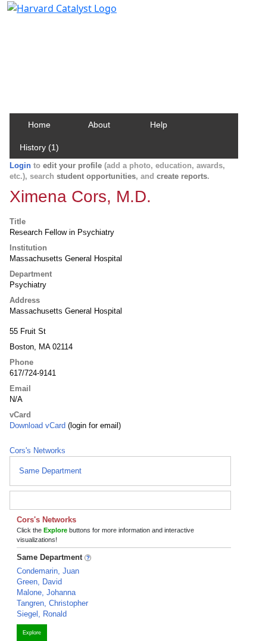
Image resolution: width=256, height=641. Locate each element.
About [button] (99, 124)
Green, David (39, 581)
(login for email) (93, 425)
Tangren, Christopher (52, 603)
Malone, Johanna (46, 592)
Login (20, 165)
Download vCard (37, 425)
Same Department (50, 470)
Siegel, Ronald (42, 613)
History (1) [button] (39, 147)
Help (158, 124)
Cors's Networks (37, 450)
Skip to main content (49, 14)
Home (39, 124)
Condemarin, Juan (48, 570)
